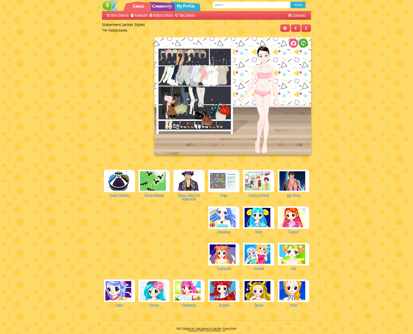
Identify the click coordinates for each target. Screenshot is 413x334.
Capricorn (224, 268)
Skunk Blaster (154, 195)
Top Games (187, 15)
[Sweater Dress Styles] (306, 28)
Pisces (154, 305)
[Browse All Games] (139, 5)
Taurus (259, 305)
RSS (179, 328)
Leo (293, 268)
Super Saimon (119, 195)
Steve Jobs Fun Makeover (189, 197)
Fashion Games (118, 30)
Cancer (293, 231)
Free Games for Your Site (208, 328)
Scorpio (224, 305)
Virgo (293, 305)
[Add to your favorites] (285, 28)
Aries (258, 231)
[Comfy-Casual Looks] (296, 28)
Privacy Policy (230, 328)
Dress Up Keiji (259, 195)
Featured (141, 15)
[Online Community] (162, 5)
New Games (120, 15)
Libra (119, 305)
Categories (299, 15)
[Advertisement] (127, 101)
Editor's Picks (163, 15)
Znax (223, 195)
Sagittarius (189, 305)
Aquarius (224, 231)
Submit (298, 4)
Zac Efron (294, 195)
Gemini (259, 268)
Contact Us (188, 328)
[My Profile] (186, 5)
